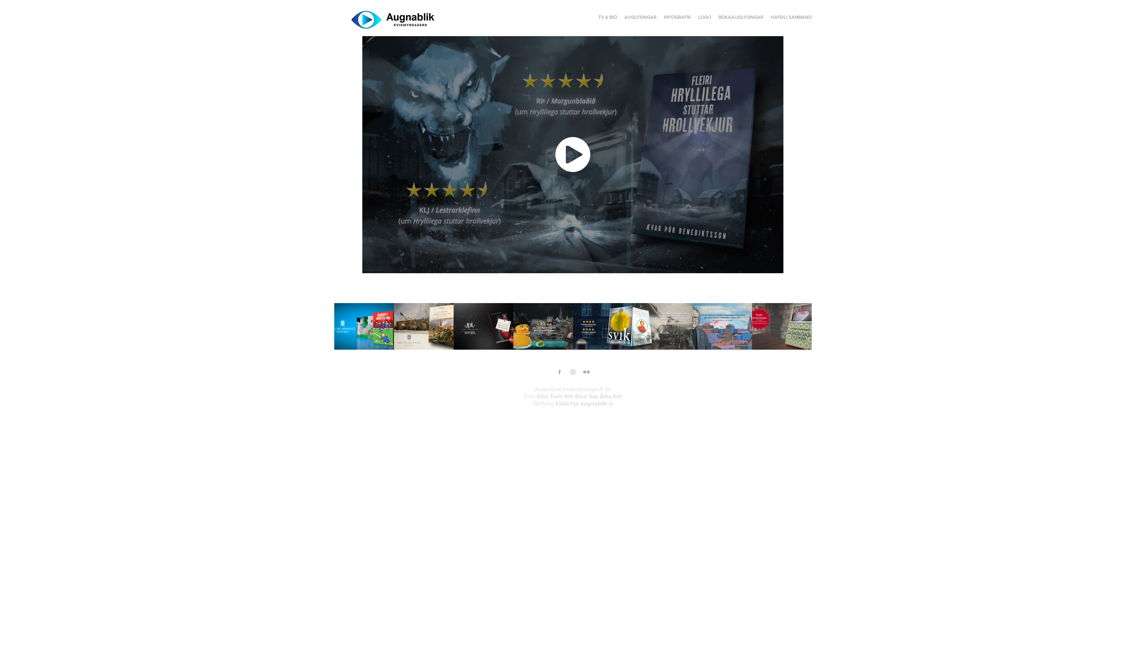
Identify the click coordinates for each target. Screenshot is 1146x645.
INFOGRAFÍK (677, 17)
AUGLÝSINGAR (640, 17)
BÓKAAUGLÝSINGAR (740, 17)
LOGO (704, 17)
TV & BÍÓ (607, 17)
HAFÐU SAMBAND (791, 17)
